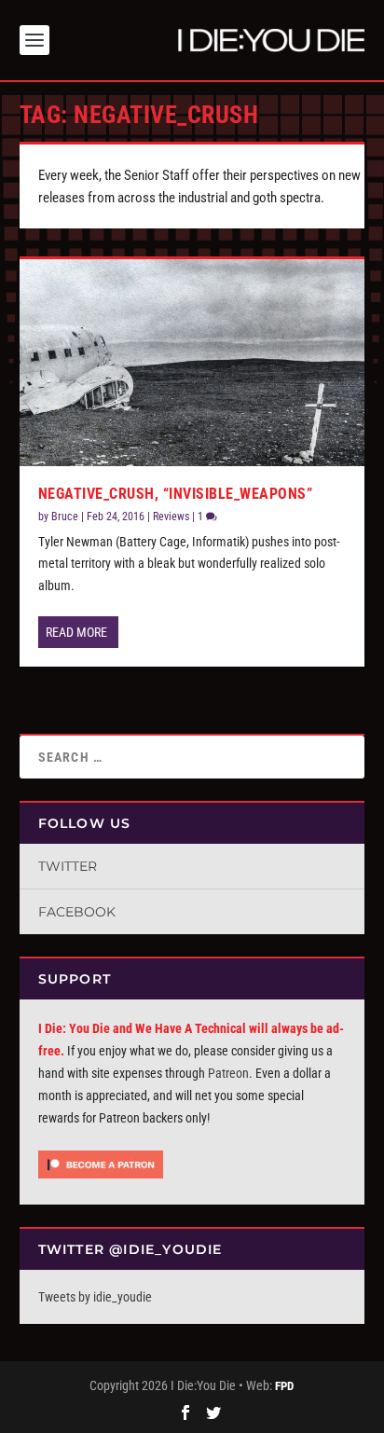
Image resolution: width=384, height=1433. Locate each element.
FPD (284, 1386)
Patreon (228, 1073)
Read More (76, 632)
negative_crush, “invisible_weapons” (175, 494)
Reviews (171, 516)
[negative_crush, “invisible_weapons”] (192, 362)
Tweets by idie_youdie (95, 1296)
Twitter (67, 866)
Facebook (77, 911)
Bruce (64, 516)
